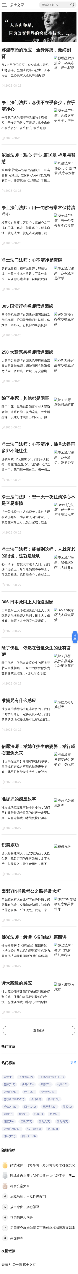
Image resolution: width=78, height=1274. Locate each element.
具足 (36, 1099)
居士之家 (17, 5)
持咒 (54, 1114)
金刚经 (48, 1091)
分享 (74, 637)
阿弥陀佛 (12, 1128)
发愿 (23, 1114)
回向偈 (62, 1121)
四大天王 (29, 1136)
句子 (62, 1084)
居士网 (17, 1265)
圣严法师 (49, 1106)
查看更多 (39, 1030)
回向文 (44, 1121)
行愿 (38, 1114)
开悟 (45, 1084)
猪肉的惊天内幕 (21, 1217)
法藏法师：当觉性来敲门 (28, 1196)
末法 (8, 1077)
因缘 (26, 1121)
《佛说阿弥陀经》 (52, 1077)
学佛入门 (10, 1106)
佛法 (53, 1099)
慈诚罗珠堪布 (14, 1099)
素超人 (6, 1265)
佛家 (9, 1121)
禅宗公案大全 (20, 1186)
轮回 (8, 1114)
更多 (73, 1062)
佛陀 (28, 1084)
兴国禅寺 (16, 1238)
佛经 (9, 1136)
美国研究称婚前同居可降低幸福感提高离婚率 (42, 1228)
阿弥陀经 (10, 1091)
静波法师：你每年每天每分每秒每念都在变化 (42, 1165)
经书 (29, 1091)
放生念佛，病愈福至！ (26, 1207)
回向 (30, 1106)
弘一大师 (34, 1128)
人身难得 (26, 1077)
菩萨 (9, 1084)
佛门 (53, 1128)
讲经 (67, 1106)
